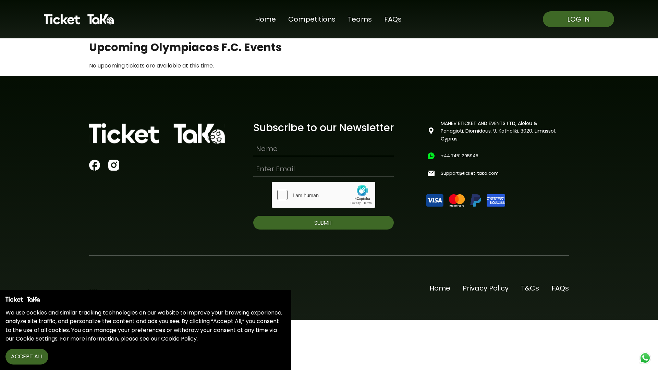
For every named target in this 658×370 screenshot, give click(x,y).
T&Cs (530, 288)
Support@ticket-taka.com (470, 173)
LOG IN (578, 19)
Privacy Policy (486, 288)
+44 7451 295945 (459, 155)
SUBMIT (323, 223)
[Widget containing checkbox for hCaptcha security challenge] (323, 195)
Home (265, 19)
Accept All (27, 356)
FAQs (393, 19)
